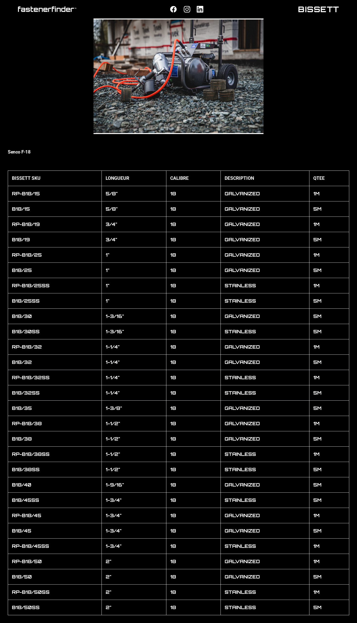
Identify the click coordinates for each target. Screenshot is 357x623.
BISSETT (318, 9)
